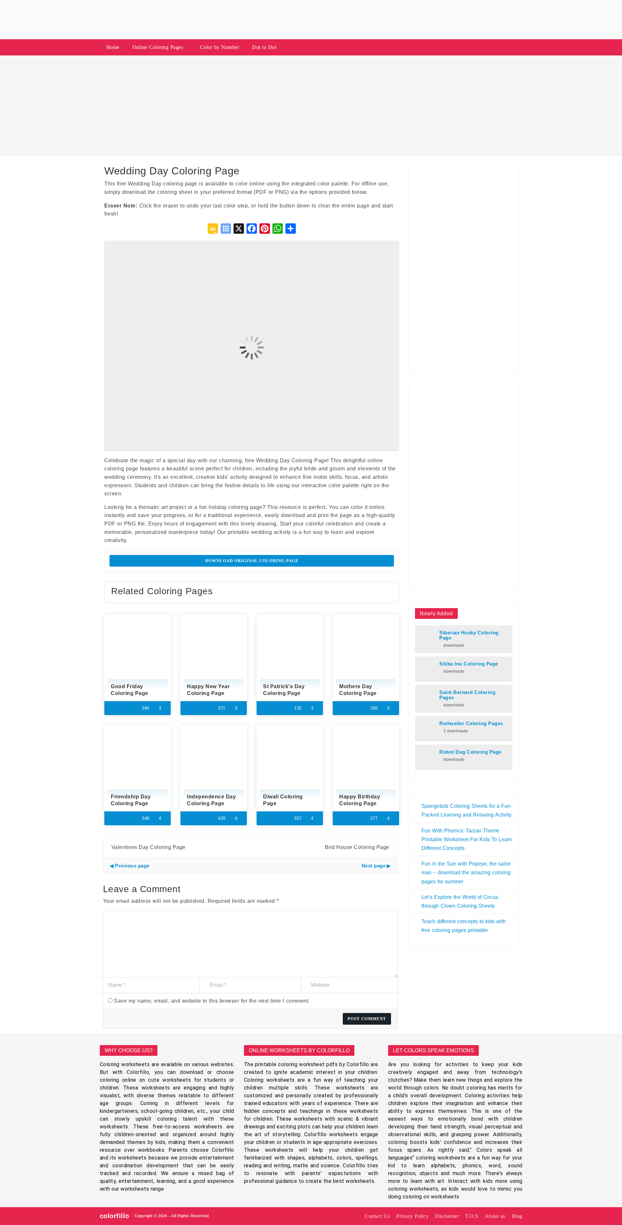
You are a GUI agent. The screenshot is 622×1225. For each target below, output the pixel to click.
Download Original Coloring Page (252, 560)
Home (113, 47)
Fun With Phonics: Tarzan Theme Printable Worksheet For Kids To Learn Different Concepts (466, 839)
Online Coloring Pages (157, 47)
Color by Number (219, 47)
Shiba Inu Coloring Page (468, 663)
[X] (238, 229)
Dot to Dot (264, 47)
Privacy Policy (412, 1216)
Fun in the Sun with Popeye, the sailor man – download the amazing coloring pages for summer (466, 872)
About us (495, 1216)
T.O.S (471, 1216)
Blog (517, 1216)
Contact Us (377, 1216)
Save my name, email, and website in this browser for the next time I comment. (212, 1001)
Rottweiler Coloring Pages (471, 723)
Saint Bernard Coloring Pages (467, 695)
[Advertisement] (311, 105)
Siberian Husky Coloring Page (469, 635)
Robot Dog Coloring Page (470, 752)
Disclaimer (447, 1216)
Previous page (132, 865)
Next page (374, 865)
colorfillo (114, 1215)
